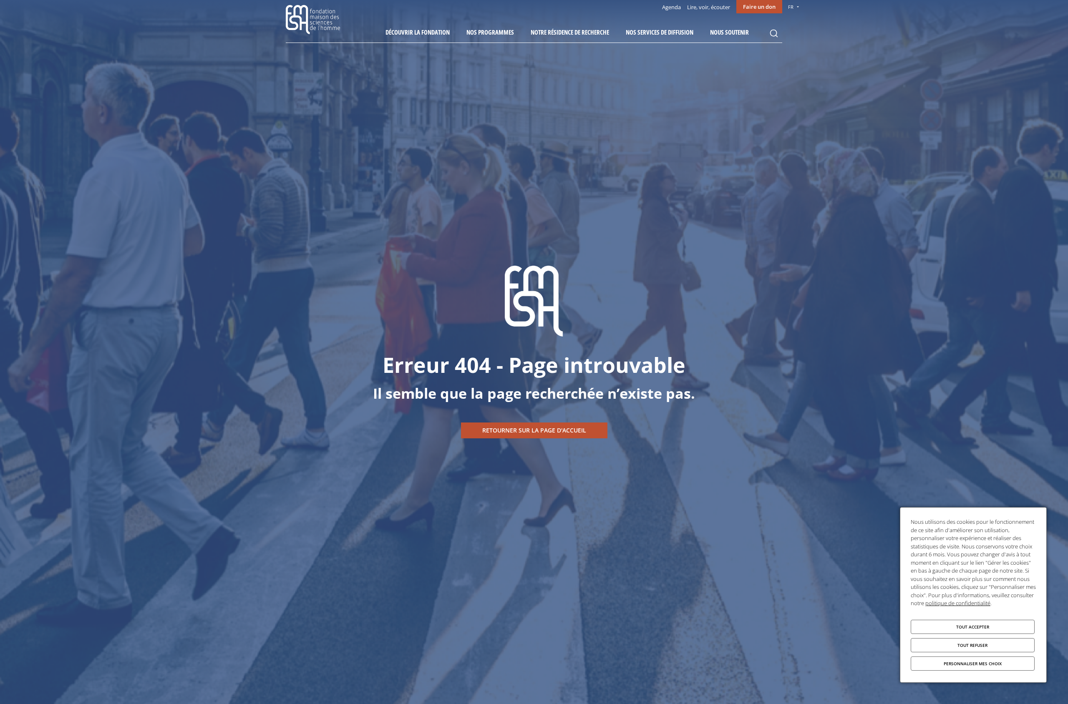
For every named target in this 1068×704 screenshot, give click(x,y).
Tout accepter (972, 627)
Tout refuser (972, 645)
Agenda (671, 7)
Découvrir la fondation (417, 32)
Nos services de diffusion (659, 32)
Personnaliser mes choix (973, 663)
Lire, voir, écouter (708, 7)
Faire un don (759, 6)
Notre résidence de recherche (570, 32)
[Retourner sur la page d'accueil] (534, 430)
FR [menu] (790, 7)
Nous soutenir (729, 32)
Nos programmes (490, 32)
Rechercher (774, 33)
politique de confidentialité (957, 603)
